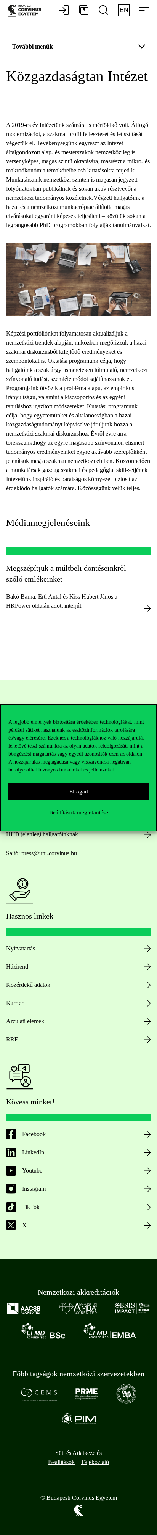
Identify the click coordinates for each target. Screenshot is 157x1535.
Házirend (17, 966)
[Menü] (144, 10)
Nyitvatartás (20, 948)
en (124, 10)
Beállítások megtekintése (78, 812)
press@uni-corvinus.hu (49, 853)
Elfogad (78, 792)
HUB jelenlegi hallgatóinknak (42, 834)
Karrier (14, 1003)
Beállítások (61, 1462)
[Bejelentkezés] (64, 10)
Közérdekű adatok (28, 985)
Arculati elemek (25, 1021)
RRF (12, 1039)
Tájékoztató (95, 1462)
